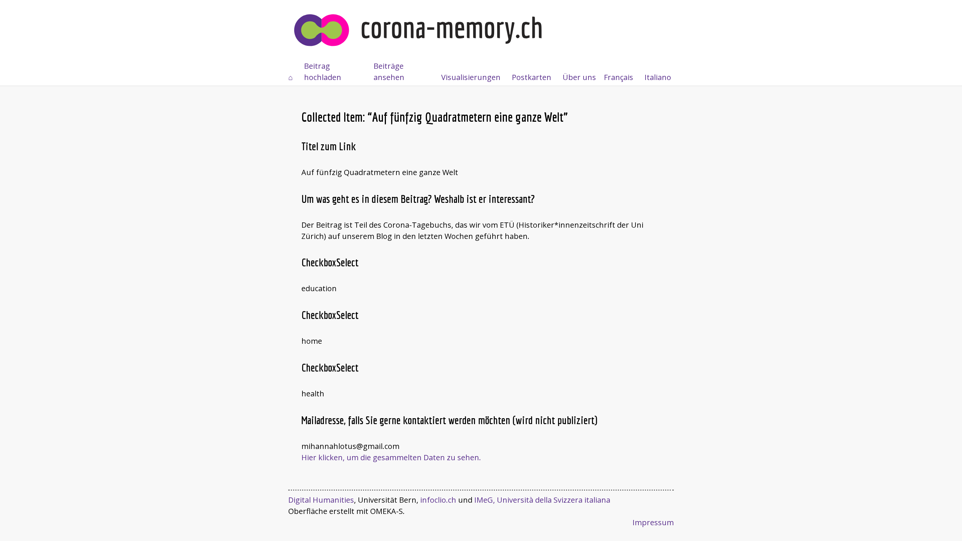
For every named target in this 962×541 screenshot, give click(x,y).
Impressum (653, 522)
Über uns (579, 77)
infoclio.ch (438, 500)
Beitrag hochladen (322, 71)
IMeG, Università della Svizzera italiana (542, 500)
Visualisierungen (471, 77)
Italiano (657, 77)
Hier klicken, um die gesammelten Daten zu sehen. (391, 457)
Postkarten (531, 77)
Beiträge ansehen (389, 71)
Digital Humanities (321, 500)
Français (618, 77)
